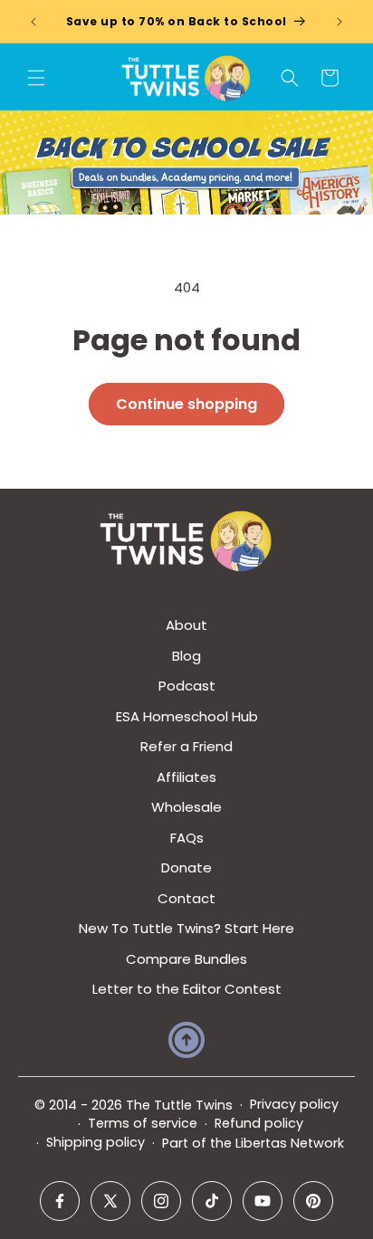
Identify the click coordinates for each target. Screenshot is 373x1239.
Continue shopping (186, 404)
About (186, 624)
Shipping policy (95, 1142)
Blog (186, 655)
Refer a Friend (186, 746)
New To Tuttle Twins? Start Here (186, 928)
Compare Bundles (186, 958)
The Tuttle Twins (179, 1105)
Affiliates (186, 776)
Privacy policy (294, 1104)
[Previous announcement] (33, 22)
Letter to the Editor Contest (187, 988)
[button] (36, 78)
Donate (186, 867)
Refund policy (259, 1123)
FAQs (187, 837)
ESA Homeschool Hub (187, 716)
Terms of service (142, 1123)
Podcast (186, 685)
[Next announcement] (339, 22)
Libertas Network (289, 1143)
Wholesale (186, 806)
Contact (186, 898)
